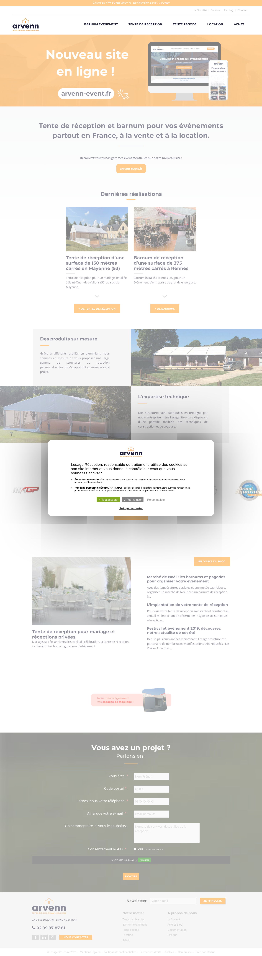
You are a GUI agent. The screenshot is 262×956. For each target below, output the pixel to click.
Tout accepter (109, 499)
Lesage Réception (25, 24)
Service (215, 10)
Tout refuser (134, 499)
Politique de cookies (131, 508)
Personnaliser (156, 499)
